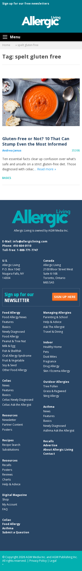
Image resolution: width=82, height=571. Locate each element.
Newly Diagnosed (13, 332)
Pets (46, 352)
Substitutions (10, 449)
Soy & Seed (9, 365)
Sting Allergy (51, 396)
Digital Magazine (14, 495)
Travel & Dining (53, 332)
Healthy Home (52, 347)
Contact (49, 454)
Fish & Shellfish (11, 351)
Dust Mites (50, 357)
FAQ (5, 509)
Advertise (50, 445)
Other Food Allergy (14, 370)
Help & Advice (52, 322)
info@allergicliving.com (30, 241)
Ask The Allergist (53, 327)
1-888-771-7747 (27, 250)
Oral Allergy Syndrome (16, 356)
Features (7, 322)
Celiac (6, 381)
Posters (7, 430)
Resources (10, 415)
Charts (6, 479)
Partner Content (12, 425)
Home (6, 45)
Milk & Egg (8, 346)
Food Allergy (11, 313)
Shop (5, 499)
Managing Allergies (57, 313)
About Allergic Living (58, 449)
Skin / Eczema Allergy (56, 371)
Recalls (6, 465)
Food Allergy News (14, 317)
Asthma (48, 407)
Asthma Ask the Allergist (58, 430)
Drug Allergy (51, 366)
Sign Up (65, 297)
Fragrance (49, 361)
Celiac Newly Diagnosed (17, 400)
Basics (6, 178)
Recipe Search (11, 445)
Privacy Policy (38, 561)
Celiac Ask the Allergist (16, 405)
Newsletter (9, 420)
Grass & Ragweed (54, 391)
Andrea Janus (11, 150)
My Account (9, 504)
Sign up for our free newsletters (25, 3)
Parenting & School (55, 317)
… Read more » (45, 169)
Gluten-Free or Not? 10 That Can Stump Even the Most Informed (41, 102)
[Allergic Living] (41, 21)
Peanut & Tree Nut (14, 341)
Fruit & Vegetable (13, 360)
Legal (53, 561)
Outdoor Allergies (56, 382)
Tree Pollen (50, 386)
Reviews (7, 474)
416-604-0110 (22, 246)
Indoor (48, 342)
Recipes (8, 440)
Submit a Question (15, 532)
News (5, 385)
